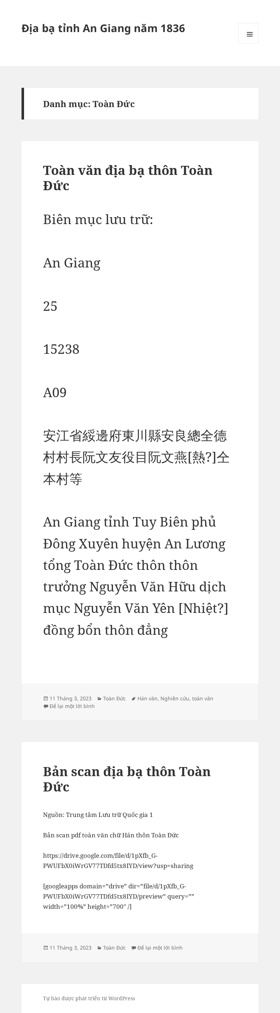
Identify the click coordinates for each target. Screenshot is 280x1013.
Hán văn (147, 698)
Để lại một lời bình (72, 706)
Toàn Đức (114, 698)
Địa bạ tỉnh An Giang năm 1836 (103, 28)
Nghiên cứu (174, 698)
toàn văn (202, 698)
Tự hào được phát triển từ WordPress (89, 998)
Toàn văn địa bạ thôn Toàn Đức (128, 177)
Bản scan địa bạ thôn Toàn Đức (127, 779)
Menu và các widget (248, 33)
